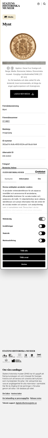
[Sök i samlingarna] (44, 4)
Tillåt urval (24, 257)
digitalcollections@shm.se (26, 403)
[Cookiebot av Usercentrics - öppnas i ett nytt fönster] (35, 172)
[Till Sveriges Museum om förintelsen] (16, 360)
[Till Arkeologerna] (4, 355)
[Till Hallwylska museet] (19, 355)
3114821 (6, 121)
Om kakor (6, 393)
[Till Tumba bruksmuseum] (6, 360)
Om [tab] (39, 179)
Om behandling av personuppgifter (15, 398)
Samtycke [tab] (9, 179)
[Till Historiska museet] (25, 355)
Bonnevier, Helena (9, 168)
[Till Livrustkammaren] (32, 355)
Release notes (35, 398)
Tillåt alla (24, 251)
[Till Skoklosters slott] (38, 355)
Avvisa (24, 264)
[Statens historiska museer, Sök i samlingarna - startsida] (11, 5)
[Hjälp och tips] (38, 4)
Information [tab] (24, 179)
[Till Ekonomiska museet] (12, 355)
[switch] (42, 226)
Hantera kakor (16, 393)
